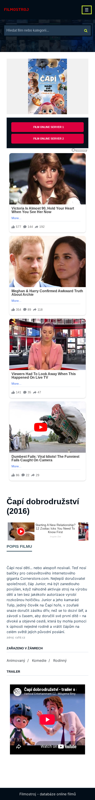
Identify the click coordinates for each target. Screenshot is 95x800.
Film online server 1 (48, 127)
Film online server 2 (48, 138)
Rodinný (60, 660)
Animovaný (16, 660)
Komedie (39, 660)
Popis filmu (19, 546)
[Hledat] (86, 30)
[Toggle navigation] (87, 10)
